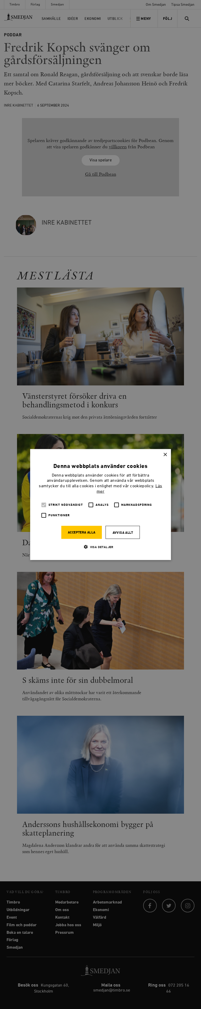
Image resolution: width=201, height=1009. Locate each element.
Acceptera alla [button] (82, 532)
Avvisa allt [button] (123, 532)
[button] (100, 546)
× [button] (165, 455)
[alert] (100, 504)
